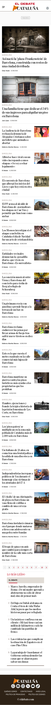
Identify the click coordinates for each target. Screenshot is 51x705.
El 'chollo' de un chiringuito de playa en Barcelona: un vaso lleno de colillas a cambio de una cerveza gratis (17, 503)
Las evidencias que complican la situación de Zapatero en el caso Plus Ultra (27, 642)
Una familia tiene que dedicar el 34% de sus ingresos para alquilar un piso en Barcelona (25, 112)
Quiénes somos (10, 691)
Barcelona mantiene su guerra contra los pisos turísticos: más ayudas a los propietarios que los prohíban (16, 383)
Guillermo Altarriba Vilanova (10, 147)
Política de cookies (36, 694)
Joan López (5, 120)
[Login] (47, 8)
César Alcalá (6, 71)
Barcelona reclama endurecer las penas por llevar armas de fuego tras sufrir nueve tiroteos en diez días (17, 333)
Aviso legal (41, 691)
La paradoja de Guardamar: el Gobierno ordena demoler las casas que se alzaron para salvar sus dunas (26, 657)
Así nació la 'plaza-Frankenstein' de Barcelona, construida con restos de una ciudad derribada (25, 62)
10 (42, 567)
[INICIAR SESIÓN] (47, 8)
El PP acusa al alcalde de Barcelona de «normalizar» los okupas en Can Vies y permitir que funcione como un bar (17, 210)
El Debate (5, 170)
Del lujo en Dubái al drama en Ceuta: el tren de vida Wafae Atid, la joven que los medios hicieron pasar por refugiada (26, 608)
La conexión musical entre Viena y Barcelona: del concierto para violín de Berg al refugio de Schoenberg (16, 283)
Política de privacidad (15, 694)
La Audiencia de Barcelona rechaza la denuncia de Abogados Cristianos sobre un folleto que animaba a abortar (16, 137)
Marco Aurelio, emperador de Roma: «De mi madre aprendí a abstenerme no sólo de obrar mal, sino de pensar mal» (27, 591)
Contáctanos (26, 691)
